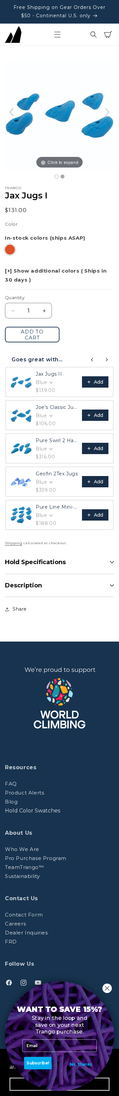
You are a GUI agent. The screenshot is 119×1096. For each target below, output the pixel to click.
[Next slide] (107, 112)
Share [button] (20, 609)
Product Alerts (24, 793)
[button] (57, 34)
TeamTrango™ (24, 867)
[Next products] (106, 359)
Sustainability (22, 876)
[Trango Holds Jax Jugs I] (57, 177)
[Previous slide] (11, 112)
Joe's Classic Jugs (57, 407)
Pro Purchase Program (35, 858)
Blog (11, 801)
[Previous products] (92, 359)
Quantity (14, 297)
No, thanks (81, 1064)
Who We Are (22, 849)
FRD (11, 941)
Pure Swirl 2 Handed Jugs (57, 440)
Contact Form (24, 915)
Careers (15, 923)
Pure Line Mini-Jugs (57, 507)
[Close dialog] (107, 988)
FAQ (11, 784)
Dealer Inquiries (26, 932)
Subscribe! (37, 1063)
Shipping (13, 543)
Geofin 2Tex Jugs (57, 474)
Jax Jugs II (49, 374)
